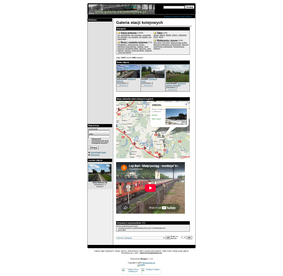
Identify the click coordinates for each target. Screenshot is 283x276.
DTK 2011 (166, 43)
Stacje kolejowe (129, 33)
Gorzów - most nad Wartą (134, 50)
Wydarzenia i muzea (167, 40)
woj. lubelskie (122, 37)
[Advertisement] (100, 73)
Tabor (160, 33)
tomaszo (131, 79)
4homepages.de (148, 263)
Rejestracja (95, 155)
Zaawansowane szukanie (174, 10)
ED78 (161, 37)
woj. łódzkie (143, 37)
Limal (143, 81)
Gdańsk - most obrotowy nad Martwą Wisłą (132, 47)
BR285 (168, 35)
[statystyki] (141, 265)
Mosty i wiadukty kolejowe (134, 42)
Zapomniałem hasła (98, 152)
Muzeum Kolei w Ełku (179, 43)
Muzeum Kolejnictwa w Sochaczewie (167, 44)
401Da (156, 35)
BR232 (162, 35)
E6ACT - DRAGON (179, 35)
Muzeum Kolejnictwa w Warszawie (171, 45)
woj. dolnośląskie (123, 35)
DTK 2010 (157, 43)
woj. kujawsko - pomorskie (141, 35)
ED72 (156, 37)
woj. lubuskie (133, 37)
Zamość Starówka (173, 85)
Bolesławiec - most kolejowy (127, 44)
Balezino (120, 81)
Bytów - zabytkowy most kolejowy (131, 45)
